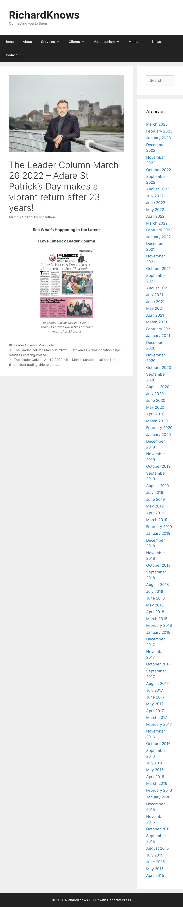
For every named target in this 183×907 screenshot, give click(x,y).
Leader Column (25, 345)
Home (9, 42)
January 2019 (158, 533)
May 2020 (155, 407)
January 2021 (158, 335)
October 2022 (158, 170)
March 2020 (157, 421)
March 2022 (157, 223)
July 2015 (154, 855)
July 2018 (154, 591)
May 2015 (155, 869)
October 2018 (158, 565)
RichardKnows (44, 15)
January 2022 (158, 237)
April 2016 (155, 776)
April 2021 (155, 315)
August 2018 (157, 584)
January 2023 (158, 138)
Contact (10, 55)
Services (48, 42)
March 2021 (156, 322)
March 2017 (156, 717)
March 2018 (156, 619)
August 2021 (157, 288)
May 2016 (155, 770)
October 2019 (158, 466)
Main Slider (46, 345)
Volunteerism (104, 42)
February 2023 (159, 131)
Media (133, 42)
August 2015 (157, 848)
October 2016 (158, 743)
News (156, 42)
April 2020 (155, 414)
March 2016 (156, 783)
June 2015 (155, 862)
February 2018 (159, 625)
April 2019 (155, 513)
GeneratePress (119, 900)
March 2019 (156, 520)
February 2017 (159, 724)
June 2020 (155, 400)
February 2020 (159, 427)
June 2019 (155, 499)
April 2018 (155, 612)
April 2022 (155, 216)
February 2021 (159, 329)
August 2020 (157, 387)
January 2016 (158, 797)
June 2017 (155, 697)
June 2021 (155, 301)
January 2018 (158, 632)
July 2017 (154, 690)
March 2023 (157, 124)
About (27, 42)
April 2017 (155, 711)
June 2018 (155, 598)
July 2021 (154, 295)
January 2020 (158, 434)
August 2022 (157, 189)
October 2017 (158, 664)
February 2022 (159, 230)
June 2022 (155, 202)
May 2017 (155, 704)
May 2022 (155, 209)
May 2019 (155, 506)
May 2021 (155, 308)
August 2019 (157, 486)
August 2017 (157, 683)
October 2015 (158, 829)
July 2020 (155, 393)
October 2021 (158, 268)
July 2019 (154, 492)
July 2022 (155, 196)
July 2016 (154, 763)
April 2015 (155, 875)
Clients (74, 42)
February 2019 (159, 526)
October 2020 (158, 367)
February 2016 (159, 790)
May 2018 (155, 605)
